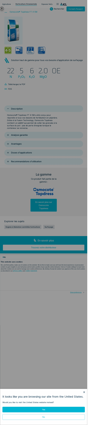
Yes (43, 409)
